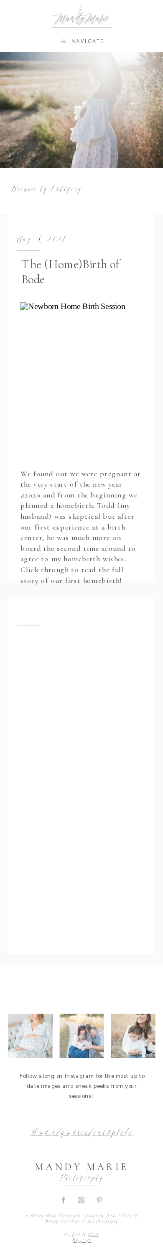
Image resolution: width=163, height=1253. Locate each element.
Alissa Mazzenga (85, 1237)
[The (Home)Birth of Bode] (82, 380)
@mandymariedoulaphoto (82, 1133)
